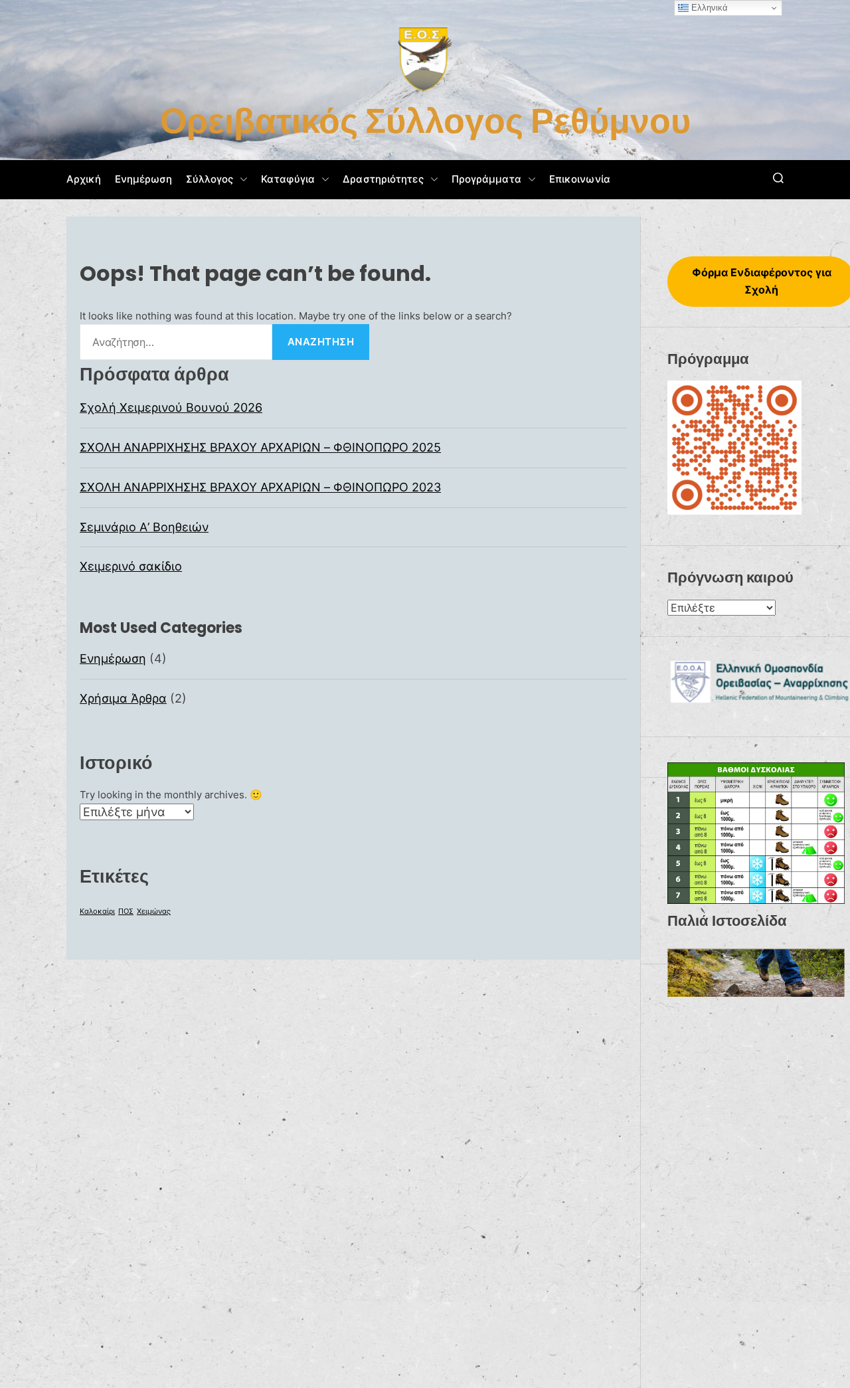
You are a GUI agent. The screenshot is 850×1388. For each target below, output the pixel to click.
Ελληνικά (708, 8)
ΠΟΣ (125, 911)
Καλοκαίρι (97, 911)
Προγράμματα (486, 179)
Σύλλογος (210, 179)
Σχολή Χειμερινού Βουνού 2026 (171, 407)
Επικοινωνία (579, 179)
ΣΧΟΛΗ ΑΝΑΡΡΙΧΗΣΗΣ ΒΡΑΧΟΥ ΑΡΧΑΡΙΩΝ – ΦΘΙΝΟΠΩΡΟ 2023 (260, 486)
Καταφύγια (288, 179)
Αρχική (84, 179)
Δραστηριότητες (383, 179)
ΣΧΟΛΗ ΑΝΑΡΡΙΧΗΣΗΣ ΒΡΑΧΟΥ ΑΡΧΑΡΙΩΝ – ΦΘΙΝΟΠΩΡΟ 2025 (260, 447)
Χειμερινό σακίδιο (131, 566)
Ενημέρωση (144, 179)
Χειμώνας (154, 911)
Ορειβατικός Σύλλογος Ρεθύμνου (425, 121)
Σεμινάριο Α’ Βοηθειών (144, 526)
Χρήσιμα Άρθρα (123, 698)
